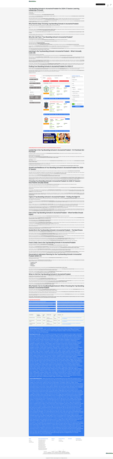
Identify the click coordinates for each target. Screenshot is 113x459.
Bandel (39, 336)
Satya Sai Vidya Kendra (62, 391)
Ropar (34, 367)
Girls (30, 79)
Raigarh (39, 365)
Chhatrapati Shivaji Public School (74, 395)
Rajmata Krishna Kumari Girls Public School (70, 379)
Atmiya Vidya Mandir (43, 383)
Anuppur (56, 335)
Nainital (79, 359)
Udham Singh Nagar (38, 373)
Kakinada (68, 351)
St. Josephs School (61, 419)
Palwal (80, 361)
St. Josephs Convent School (45, 428)
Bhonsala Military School (49, 395)
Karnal (70, 352)
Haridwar (56, 348)
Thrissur (74, 371)
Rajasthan (60, 330)
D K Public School (57, 408)
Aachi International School (53, 404)
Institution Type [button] (31, 94)
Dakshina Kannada (72, 342)
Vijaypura (45, 375)
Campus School (50, 408)
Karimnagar (62, 352)
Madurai (63, 356)
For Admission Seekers (61, 441)
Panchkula (42, 363)
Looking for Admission (75, 91)
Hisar (67, 348)
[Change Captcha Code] (75, 104)
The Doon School (39, 381)
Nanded (49, 360)
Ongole (60, 361)
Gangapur (57, 346)
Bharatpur (66, 338)
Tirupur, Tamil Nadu (52, 372)
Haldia (80, 347)
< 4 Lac (39, 87)
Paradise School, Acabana (68, 414)
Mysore (56, 359)
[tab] (35, 77)
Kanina (35, 352)
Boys (33, 79)
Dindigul (36, 344)
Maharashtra (33, 330)
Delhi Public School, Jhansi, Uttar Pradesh (66, 410)
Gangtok (62, 346)
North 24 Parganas (50, 361)
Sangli (69, 367)
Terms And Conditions (31, 442)
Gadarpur (46, 346)
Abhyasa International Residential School (42, 430)
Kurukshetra (40, 356)
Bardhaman (58, 336)
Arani (60, 335)
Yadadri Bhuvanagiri (47, 376)
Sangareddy (64, 367)
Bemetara (47, 338)
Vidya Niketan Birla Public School (74, 416)
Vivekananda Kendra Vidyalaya (40, 404)
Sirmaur (79, 368)
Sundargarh (76, 369)
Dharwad (70, 343)
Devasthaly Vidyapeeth (38, 411)
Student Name (74, 79)
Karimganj (56, 352)
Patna (40, 364)
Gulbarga (55, 347)
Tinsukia (79, 371)
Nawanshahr (67, 360)
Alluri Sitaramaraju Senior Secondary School (68, 386)
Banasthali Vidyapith (77, 399)
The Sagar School (40, 379)
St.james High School (61, 415)
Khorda (43, 354)
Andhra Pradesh (47, 328)
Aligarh (74, 334)
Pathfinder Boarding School (73, 406)
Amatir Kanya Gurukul (44, 390)
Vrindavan (65, 375)
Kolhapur (75, 354)
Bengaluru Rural (53, 338)
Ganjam (67, 346)
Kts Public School (78, 383)
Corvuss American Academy (55, 397)
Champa (51, 340)
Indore (43, 350)
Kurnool (31, 356)
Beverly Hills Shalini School (48, 378)
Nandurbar (53, 360)
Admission (47, 98)
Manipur (38, 330)
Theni (50, 371)
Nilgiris (40, 361)
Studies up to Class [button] (32, 81)
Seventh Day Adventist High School (59, 389)
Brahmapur (77, 339)
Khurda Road (52, 354)
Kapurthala (51, 352)
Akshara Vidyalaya (54, 386)
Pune (53, 364)
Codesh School (45, 397)
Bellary (43, 338)
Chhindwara (67, 340)
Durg (40, 344)
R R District (73, 364)
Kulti (75, 355)
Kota (45, 355)
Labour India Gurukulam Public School (70, 385)
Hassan (60, 348)
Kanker (38, 352)
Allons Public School (69, 419)
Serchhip (48, 368)
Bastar (76, 336)
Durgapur (44, 344)
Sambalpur (58, 367)
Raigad (31, 365)
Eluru (54, 344)
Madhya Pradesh (75, 329)
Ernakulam (58, 344)
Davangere (37, 343)
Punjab (55, 330)
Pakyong (67, 361)
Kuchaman (68, 355)
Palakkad (72, 361)
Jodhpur (59, 351)
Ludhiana (59, 356)
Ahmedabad (47, 334)
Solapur (49, 369)
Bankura (48, 336)
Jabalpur (52, 350)
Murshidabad (47, 359)
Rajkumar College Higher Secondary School (45, 420)
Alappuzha (66, 334)
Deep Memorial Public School (43, 410)
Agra (42, 334)
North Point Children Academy (39, 406)
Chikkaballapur (73, 340)
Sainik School (36, 389)
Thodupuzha (69, 371)
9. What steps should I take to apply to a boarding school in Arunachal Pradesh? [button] (70, 308)
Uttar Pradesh (33, 332)
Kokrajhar (70, 354)
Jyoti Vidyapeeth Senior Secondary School (46, 422)
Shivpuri (66, 368)
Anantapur (51, 335)
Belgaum (39, 338)
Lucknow (54, 356)
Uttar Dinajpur (55, 373)
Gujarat (31, 329)
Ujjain (48, 373)
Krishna (63, 355)
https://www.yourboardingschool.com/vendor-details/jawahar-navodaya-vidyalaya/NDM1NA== (71, 324)
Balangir (79, 335)
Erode (63, 344)
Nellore (72, 360)
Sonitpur (57, 369)
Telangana (74, 330)
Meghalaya (43, 330)
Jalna (72, 350)
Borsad (72, 339)
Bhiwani (38, 339)
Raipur (43, 365)
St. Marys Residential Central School (59, 427)
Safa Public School (44, 414)
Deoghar (50, 343)
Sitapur (36, 369)
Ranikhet (71, 365)
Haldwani (32, 348)
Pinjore (50, 364)
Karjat (66, 352)
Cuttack (65, 342)
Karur (73, 352)
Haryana (36, 329)
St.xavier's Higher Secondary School (74, 415)
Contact (61, 98)
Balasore (32, 336)
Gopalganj (32, 347)
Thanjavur (46, 371)
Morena (31, 359)
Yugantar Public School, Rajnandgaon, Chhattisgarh (54, 382)
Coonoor (61, 342)
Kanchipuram (79, 351)
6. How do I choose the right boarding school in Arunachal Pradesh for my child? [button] (70, 301)
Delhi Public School (55, 86)
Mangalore (53, 357)
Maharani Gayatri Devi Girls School (63, 423)
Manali (41, 357)
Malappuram (33, 357)
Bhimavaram (32, 339)
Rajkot (56, 365)
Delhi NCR (76, 328)
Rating (67, 77)
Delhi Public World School (65, 400)
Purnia (65, 364)
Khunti (47, 354)
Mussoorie (52, 359)
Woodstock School (47, 381)
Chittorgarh (47, 342)
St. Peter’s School (55, 428)
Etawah (66, 344)
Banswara (53, 336)
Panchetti (32, 363)
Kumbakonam (79, 355)
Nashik (62, 360)
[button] (35, 92)
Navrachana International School (48, 387)
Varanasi (78, 373)
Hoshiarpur (75, 348)
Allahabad (79, 334)
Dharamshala (64, 343)
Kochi (57, 354)
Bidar (55, 339)
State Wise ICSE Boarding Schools (41, 444)
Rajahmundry (52, 365)
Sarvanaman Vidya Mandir (45, 389)
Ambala (38, 335)
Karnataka (64, 329)
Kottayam (54, 355)
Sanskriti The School (49, 379)
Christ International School (35, 397)
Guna (59, 347)
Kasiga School (33, 379)
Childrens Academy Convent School (43, 400)
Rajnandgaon (62, 365)
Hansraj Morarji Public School (39, 398)
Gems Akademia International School (48, 419)
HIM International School (56, 102)
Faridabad (75, 344)
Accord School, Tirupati (44, 386)
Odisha (52, 330)
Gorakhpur (37, 347)
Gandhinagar (52, 346)
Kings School (80, 418)
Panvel (50, 363)
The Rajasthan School (61, 416)
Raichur (78, 364)
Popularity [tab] (56, 77)
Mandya (48, 357)
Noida (44, 361)
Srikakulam (70, 369)
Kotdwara (49, 355)
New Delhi (32, 361)
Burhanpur (37, 340)
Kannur (42, 352)
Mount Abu (36, 359)
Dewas (54, 343)
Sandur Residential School (51, 391)
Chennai (62, 340)
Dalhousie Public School (54, 383)
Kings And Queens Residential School (69, 418)
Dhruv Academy (65, 397)
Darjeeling (32, 343)
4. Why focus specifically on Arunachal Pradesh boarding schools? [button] (39, 308)
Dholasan (75, 343)
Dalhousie (79, 342)
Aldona (70, 334)
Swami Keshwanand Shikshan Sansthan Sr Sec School (56, 402)
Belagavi (34, 338)
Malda (37, 357)
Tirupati (46, 372)
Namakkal (36, 360)
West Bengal (45, 332)
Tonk (66, 372)
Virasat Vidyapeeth (60, 403)
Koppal (34, 355)
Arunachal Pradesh (56, 328)
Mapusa (58, 357)
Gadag (41, 346)
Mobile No (73, 87)
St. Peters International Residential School (42, 431)
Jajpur (59, 350)
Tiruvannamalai (61, 372)
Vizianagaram (59, 375)
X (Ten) (36, 83)
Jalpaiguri (77, 350)
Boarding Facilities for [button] (32, 77)
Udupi (45, 373)
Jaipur (56, 350)
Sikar (73, 368)
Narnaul (58, 360)
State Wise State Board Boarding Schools (42, 448)
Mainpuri (75, 356)
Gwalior (76, 347)
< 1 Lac (30, 87)
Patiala (36, 364)
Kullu (72, 355)
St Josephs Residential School (55, 385)
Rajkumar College (70, 382)
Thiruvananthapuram (61, 371)
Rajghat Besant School (73, 412)
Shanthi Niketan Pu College (39, 426)
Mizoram (48, 330)
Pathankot (32, 364)
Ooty (64, 361)
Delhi (46, 343)
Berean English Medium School (49, 415)
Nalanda (32, 360)
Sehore (38, 368)
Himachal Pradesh (42, 329)
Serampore (43, 368)
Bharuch (71, 338)
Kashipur (31, 354)
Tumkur (78, 372)
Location (73, 99)
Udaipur (31, 373)
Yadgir (54, 376)
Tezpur (38, 371)
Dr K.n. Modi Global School (49, 411)
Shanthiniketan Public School (40, 394)
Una (51, 373)
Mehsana (74, 357)
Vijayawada (39, 375)
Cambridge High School (61, 395)
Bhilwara (79, 338)
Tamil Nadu (69, 330)
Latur (50, 356)
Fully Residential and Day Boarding (36, 97)
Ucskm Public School (50, 403)
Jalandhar (64, 350)
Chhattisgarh (70, 328)
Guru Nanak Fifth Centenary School (73, 378)
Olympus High (50, 406)
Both (36, 79)
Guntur (62, 347)
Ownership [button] (31, 100)
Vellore (31, 375)
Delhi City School (53, 410)
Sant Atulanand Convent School (55, 414)
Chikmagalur (32, 342)
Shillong (52, 368)
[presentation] (49, 77)
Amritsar (43, 335)
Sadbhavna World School (45, 427)
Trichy (69, 372)
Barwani (72, 336)
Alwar (35, 335)
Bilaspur (62, 339)
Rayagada (79, 365)
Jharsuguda (46, 351)
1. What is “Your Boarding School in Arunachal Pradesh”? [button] (37, 301)
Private (31, 102)
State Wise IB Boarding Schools (41, 442)
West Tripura (39, 376)
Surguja (34, 371)
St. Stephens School (71, 424)
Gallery (57, 98)
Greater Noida (43, 347)
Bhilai (75, 338)
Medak (66, 357)
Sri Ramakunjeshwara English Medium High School (70, 426)
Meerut (70, 357)
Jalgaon (69, 350)
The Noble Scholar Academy (39, 403)
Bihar (65, 328)
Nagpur (71, 359)
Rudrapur (39, 367)
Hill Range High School (51, 398)
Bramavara (32, 340)
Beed (31, 338)
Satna (76, 367)
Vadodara (69, 373)
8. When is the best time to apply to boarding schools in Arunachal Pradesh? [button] (69, 306)
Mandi (44, 357)
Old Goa (56, 361)
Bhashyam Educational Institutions (59, 430)
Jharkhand (59, 329)
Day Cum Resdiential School (32, 97)
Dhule (79, 343)
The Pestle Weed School (59, 378)
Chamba (47, 340)
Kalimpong (73, 351)
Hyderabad (32, 350)
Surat (31, 371)
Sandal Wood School (46, 407)
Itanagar (48, 350)
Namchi (41, 360)
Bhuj (52, 339)
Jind (56, 351)
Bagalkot (70, 335)
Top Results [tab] (49, 77)
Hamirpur (37, 348)
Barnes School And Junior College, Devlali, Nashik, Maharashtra (60, 394)
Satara (72, 367)
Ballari (35, 336)
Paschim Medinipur (67, 363)
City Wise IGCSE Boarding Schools (42, 447)
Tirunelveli (42, 372)
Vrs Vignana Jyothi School (57, 431)
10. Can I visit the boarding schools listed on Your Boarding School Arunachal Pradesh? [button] (69, 311)
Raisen (46, 365)
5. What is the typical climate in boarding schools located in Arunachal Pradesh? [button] (41, 310)
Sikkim (64, 330)
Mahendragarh (69, 356)
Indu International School (46, 418)
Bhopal (41, 339)
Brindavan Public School (35, 418)
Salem (54, 367)
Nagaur (67, 359)
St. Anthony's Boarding (45, 432)
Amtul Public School (38, 382)
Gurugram (67, 347)
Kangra (31, 352)
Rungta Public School (60, 420)
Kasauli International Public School (67, 383)
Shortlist (46, 93)
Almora (31, 335)
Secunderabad (33, 368)
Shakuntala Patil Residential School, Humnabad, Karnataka (61, 393)
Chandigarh (56, 340)
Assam (62, 328)
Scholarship (52, 98)
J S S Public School (56, 418)
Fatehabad (32, 346)
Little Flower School (44, 385)
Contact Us (77, 106)
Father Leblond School (34, 385)
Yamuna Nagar (59, 376)
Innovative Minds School (40, 399)
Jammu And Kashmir (51, 329)
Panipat (47, 363)
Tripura (79, 330)
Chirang (38, 342)
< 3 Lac (36, 87)
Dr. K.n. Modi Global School (38, 402)
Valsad (73, 373)
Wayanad (79, 375)
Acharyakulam (33, 422)
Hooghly (70, 348)
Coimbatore (56, 342)
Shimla (56, 368)
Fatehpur (37, 346)
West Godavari (33, 376)
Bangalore (43, 336)
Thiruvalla (54, 371)
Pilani (47, 364)
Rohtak (31, 367)
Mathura (63, 357)
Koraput (39, 355)
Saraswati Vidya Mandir (57, 407)
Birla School (32, 400)
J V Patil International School (52, 399)
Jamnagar (32, 351)
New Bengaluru (78, 360)
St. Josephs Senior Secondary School (58, 424)
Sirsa (34, 369)
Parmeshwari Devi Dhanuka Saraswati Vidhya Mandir (55, 412)
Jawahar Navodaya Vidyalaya (57, 117)
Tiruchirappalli (36, 372)
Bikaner (58, 339)
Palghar (76, 361)
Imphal (40, 350)
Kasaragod (77, 352)
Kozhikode (59, 355)
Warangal (70, 375)
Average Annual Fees (75, 95)
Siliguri (75, 368)
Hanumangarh (42, 348)
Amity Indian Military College (55, 390)
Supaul (80, 369)
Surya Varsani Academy (61, 387)
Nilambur (37, 361)
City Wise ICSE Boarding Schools (41, 445)
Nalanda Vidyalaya (71, 387)
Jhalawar (41, 351)
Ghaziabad (71, 346)
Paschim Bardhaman (58, 363)
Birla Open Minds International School (67, 428)
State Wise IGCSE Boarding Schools (42, 446)
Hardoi (51, 348)
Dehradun (42, 343)
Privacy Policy (30, 441)
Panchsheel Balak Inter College (36, 412)
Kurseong (36, 356)
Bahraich (75, 335)
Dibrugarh (32, 344)
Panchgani (37, 363)
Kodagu (60, 354)
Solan (46, 369)
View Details (66, 98)
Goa (80, 328)
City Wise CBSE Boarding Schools (41, 441)
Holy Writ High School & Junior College (65, 398)
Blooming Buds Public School (40, 408)
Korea (42, 355)
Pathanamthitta (75, 363)
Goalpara (77, 346)
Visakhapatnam (51, 375)
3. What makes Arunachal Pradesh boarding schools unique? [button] (38, 306)
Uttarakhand (39, 332)
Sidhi (70, 368)
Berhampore (61, 338)
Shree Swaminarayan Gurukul (52, 426)
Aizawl (58, 334)
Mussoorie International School (58, 381)
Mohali (81, 357)
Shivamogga (61, 368)
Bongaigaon (67, 339)
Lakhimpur (46, 356)
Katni (35, 354)
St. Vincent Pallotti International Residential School (44, 423)
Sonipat (53, 369)
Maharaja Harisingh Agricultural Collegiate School (61, 432)
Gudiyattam (49, 347)
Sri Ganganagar (63, 369)
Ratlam (75, 365)
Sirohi (31, 369)
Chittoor (42, 342)
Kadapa (64, 351)
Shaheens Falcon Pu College (41, 393)
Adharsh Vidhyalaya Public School (67, 404)
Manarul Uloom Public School (62, 411)
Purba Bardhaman (59, 364)
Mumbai (41, 359)
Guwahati (72, 347)
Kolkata (79, 354)
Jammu (81, 350)
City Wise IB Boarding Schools (41, 443)
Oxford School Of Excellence (60, 406)
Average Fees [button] (31, 85)
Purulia (69, 364)
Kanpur (46, 352)
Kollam (31, 355)
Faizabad (71, 344)
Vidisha (34, 375)
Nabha (60, 359)
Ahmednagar (53, 334)
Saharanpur (49, 367)
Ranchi (66, 365)
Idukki (36, 350)
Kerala (69, 329)
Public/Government (37, 102)
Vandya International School (45, 434)
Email (73, 83)
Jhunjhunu (52, 351)
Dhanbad (58, 343)
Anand (46, 335)
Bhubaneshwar (47, 339)
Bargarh (68, 336)
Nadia (64, 359)
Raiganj (35, 365)
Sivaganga (41, 369)
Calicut (42, 340)
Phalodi (43, 364)
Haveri (63, 348)
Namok (44, 360)
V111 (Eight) (31, 83)
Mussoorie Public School (71, 381)
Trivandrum (73, 372)
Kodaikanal (65, 354)
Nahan (75, 359)
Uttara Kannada (62, 373)
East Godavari (50, 344)
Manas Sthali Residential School (76, 411)
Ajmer (62, 334)
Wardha (75, 375)
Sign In (111, 5)
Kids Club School (57, 379)
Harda (48, 348)
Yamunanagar (67, 376)
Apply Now (67, 86)
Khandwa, (39, 354)
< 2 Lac (33, 87)
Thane (41, 371)
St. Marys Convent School (71, 420)
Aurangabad (65, 335)
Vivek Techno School (69, 403)
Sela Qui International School (69, 407)
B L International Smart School (65, 399)
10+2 (39, 83)
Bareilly (63, 336)
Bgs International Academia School (70, 390)
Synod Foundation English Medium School (39, 416)
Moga (78, 357)
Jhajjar (37, 351)
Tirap (31, 372)
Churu (51, 342)
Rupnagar (43, 367)
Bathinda (80, 336)
